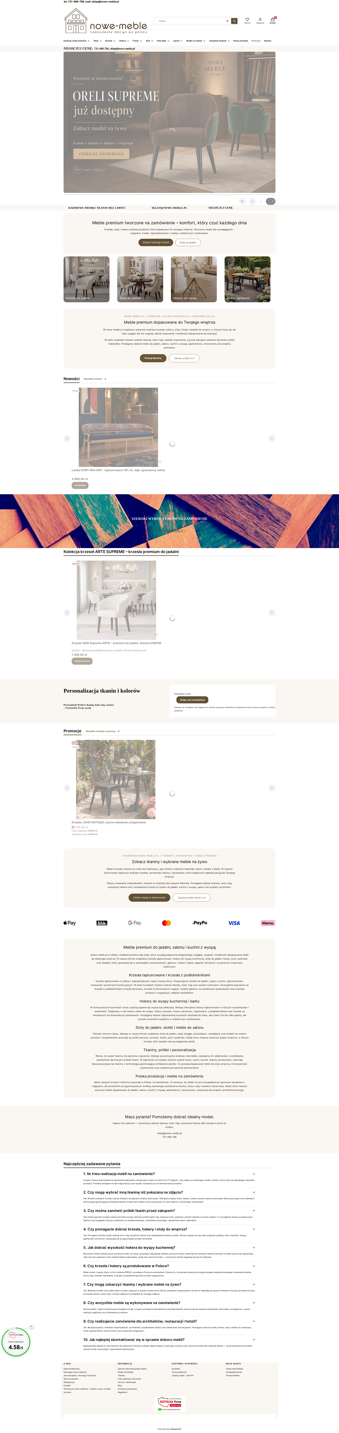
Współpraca (69, 1382)
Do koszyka (80, 485)
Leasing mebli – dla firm (183, 1375)
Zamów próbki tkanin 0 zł (192, 897)
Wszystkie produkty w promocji (100, 731)
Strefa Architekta (125, 1372)
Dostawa (176, 1369)
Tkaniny (121, 1375)
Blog (120, 1385)
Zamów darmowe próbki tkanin (132, 1369)
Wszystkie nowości (93, 379)
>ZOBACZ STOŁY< (169, 531)
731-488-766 (169, 1136)
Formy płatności (179, 1372)
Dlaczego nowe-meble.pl (75, 1372)
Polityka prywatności (127, 1389)
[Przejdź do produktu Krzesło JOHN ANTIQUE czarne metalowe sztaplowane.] (116, 779)
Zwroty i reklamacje (127, 1382)
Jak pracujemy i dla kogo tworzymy (80, 1375)
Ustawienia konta (234, 1372)
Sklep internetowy (168, 1429)
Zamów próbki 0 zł (184, 358)
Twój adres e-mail (182, 694)
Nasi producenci (71, 1379)
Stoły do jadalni (188, 242)
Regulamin (122, 1392)
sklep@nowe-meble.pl (169, 1133)
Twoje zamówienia (234, 1369)
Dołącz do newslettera (192, 699)
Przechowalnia (232, 1375)
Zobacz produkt (82, 661)
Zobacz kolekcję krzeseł (156, 242)
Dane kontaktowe (71, 1369)
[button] (234, 21)
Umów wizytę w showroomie (149, 897)
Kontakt (67, 1385)
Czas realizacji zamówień (129, 1379)
